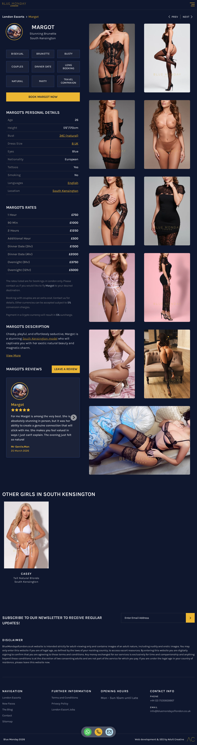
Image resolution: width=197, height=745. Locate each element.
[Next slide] (74, 417)
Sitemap (7, 721)
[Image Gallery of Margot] (112, 58)
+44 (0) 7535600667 (162, 700)
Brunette (43, 53)
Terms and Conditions (65, 697)
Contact (7, 715)
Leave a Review (65, 369)
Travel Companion (68, 81)
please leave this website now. (32, 662)
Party (43, 81)
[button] (13, 355)
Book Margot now (43, 97)
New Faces (8, 703)
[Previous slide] (12, 417)
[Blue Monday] (14, 4)
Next (186, 16)
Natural (17, 81)
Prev (175, 16)
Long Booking (68, 66)
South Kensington (65, 191)
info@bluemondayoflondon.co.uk (170, 711)
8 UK (75, 143)
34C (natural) (68, 135)
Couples (17, 66)
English (73, 183)
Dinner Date (43, 66)
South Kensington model (40, 338)
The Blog (7, 709)
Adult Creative (176, 739)
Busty (68, 53)
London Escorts (11, 697)
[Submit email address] (190, 618)
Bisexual (17, 53)
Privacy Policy (60, 703)
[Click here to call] (88, 732)
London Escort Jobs (63, 709)
